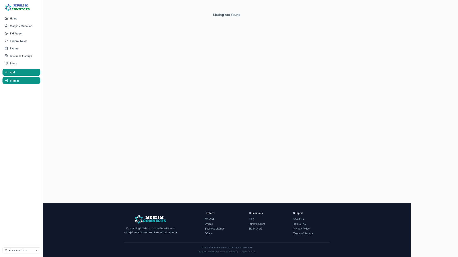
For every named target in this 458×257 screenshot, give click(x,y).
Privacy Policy (301, 228)
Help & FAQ (299, 223)
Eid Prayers (255, 228)
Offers (208, 233)
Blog (251, 218)
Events (209, 223)
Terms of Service (303, 233)
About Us (298, 218)
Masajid (209, 218)
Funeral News (257, 223)
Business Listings (215, 228)
